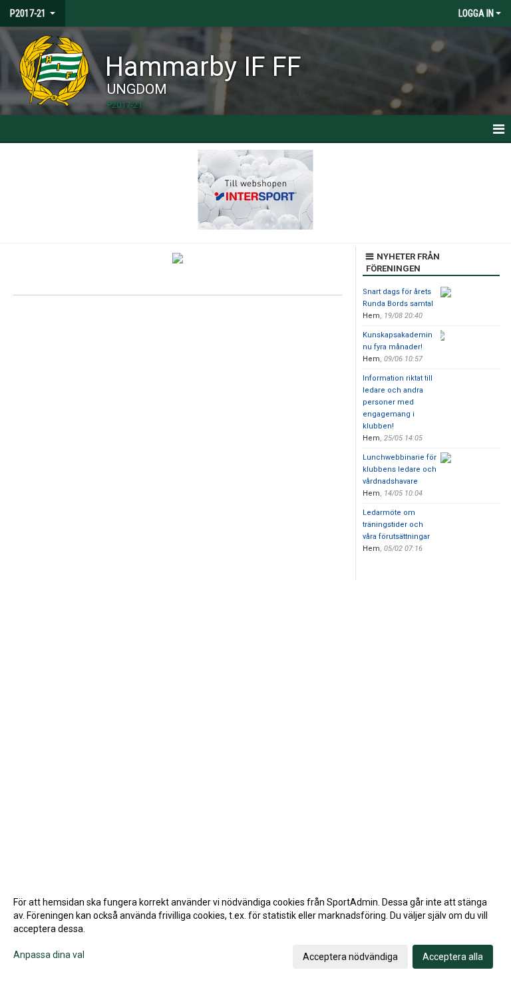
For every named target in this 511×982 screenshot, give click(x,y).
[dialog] (255, 929)
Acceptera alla (453, 956)
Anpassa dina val (49, 954)
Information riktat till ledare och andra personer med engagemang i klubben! (397, 402)
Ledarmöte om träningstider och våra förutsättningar (396, 524)
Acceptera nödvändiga (350, 956)
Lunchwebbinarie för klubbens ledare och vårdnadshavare (399, 469)
